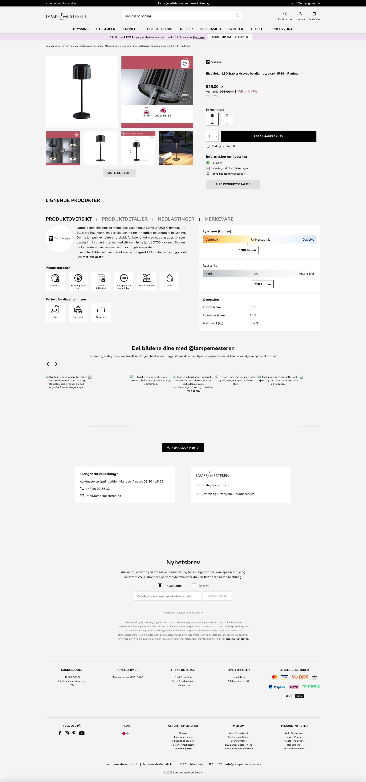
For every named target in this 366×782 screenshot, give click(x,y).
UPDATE (230, 37)
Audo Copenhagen (294, 733)
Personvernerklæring (183, 744)
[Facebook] (60, 733)
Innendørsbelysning (80, 45)
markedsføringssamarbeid (239, 748)
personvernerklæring (237, 638)
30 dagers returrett (238, 680)
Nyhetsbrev (239, 676)
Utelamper (98, 45)
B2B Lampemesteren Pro (238, 744)
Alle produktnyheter (294, 748)
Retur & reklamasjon (183, 680)
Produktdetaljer (125, 219)
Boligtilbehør (294, 744)
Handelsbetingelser (183, 740)
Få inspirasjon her (180, 447)
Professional (282, 29)
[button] (63, 148)
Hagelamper (113, 45)
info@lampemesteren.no (103, 496)
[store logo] (66, 15)
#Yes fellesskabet (238, 733)
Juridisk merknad (183, 736)
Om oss (183, 733)
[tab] (71, 219)
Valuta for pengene (294, 740)
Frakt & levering (183, 676)
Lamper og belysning (57, 45)
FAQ (71, 684)
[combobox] (182, 15)
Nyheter (235, 29)
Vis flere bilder (119, 173)
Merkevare (219, 219)
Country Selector (183, 748)
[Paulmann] (230, 62)
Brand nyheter (238, 740)
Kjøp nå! (199, 37)
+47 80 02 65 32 (98, 489)
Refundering (183, 684)
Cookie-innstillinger (238, 736)
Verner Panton (294, 736)
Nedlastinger (176, 219)
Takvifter (131, 29)
